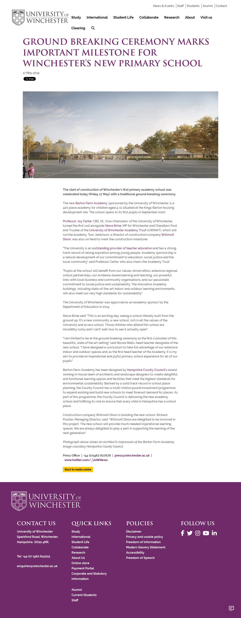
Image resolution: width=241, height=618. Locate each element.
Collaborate (149, 17)
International (97, 17)
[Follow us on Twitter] (190, 533)
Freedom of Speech (140, 558)
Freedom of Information (143, 542)
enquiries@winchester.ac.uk (37, 566)
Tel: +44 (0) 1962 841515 (34, 556)
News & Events (163, 6)
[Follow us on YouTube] (207, 533)
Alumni (208, 6)
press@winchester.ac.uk (132, 455)
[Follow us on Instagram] (198, 533)
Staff (180, 6)
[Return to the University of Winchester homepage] (120, 501)
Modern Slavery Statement (145, 547)
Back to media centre (78, 469)
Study (76, 17)
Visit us (206, 17)
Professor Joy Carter (77, 221)
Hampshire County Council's (147, 370)
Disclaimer (133, 531)
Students (193, 6)
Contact (221, 6)
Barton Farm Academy (91, 203)
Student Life (123, 17)
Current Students (84, 595)
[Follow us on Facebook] (183, 533)
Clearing (78, 28)
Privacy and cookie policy (144, 537)
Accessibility (135, 552)
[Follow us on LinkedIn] (215, 533)
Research (171, 17)
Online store (80, 563)
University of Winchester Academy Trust (117, 230)
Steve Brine (113, 226)
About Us (78, 558)
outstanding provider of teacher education (122, 248)
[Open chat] (231, 608)
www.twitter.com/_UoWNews (86, 460)
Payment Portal (83, 568)
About (190, 17)
